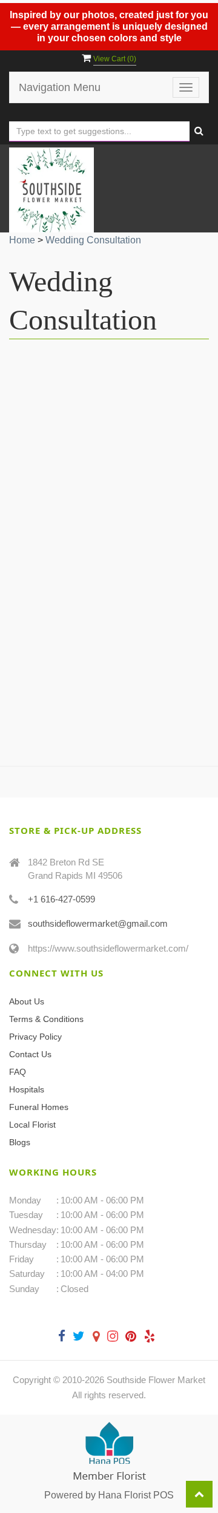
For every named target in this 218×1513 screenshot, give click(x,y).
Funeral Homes (38, 1107)
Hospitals (26, 1089)
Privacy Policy (35, 1036)
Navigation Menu (60, 87)
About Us (26, 1001)
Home (22, 240)
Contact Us (30, 1054)
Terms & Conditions (46, 1019)
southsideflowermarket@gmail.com (98, 923)
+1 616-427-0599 (61, 899)
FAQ (17, 1072)
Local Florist (32, 1124)
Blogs (19, 1142)
